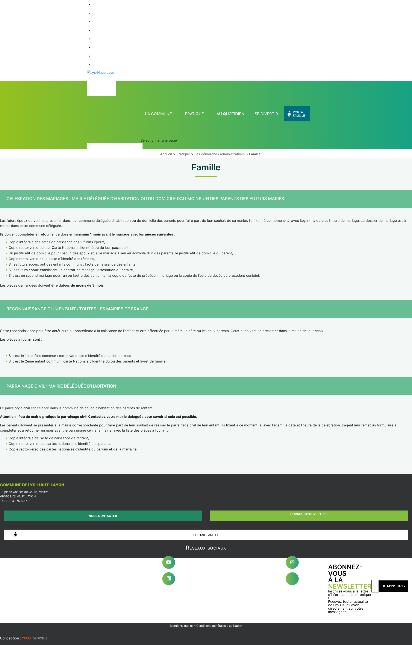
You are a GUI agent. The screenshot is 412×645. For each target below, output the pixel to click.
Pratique (194, 114)
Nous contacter (103, 516)
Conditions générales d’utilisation (219, 625)
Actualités (102, 21)
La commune (158, 114)
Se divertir (266, 114)
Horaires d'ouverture (308, 514)
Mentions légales (181, 625)
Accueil (100, 4)
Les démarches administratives (219, 154)
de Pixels (34, 638)
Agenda (100, 13)
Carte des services (109, 30)
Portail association (109, 38)
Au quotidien (230, 114)
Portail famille (299, 113)
